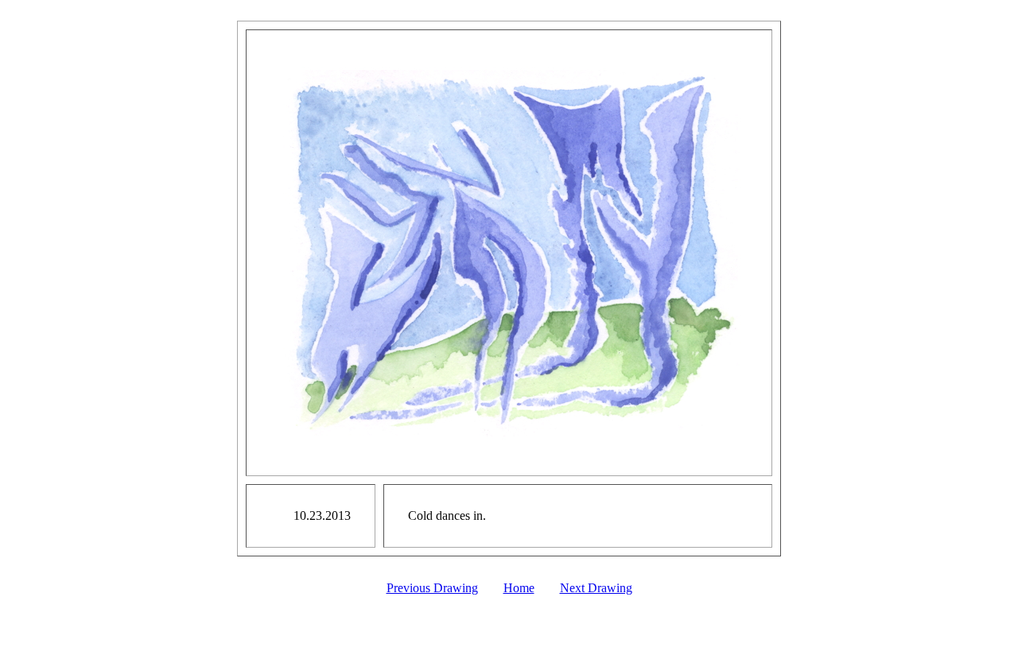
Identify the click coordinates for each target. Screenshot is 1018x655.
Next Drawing (596, 588)
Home (518, 588)
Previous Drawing (432, 588)
